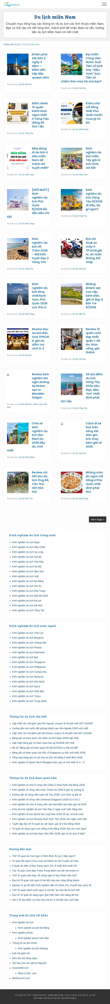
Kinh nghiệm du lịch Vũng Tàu (28, 610)
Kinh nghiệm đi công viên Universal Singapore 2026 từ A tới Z (46, 799)
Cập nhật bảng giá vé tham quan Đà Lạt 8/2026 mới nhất (43, 742)
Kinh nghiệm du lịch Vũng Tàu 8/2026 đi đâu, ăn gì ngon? (94, 199)
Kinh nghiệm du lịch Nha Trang (28, 590)
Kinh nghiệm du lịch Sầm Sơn (28, 571)
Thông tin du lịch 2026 (24, 943)
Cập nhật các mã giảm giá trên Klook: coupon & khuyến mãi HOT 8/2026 (52, 733)
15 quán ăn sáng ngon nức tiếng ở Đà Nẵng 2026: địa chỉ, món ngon (49, 828)
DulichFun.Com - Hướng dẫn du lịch (48, 995)
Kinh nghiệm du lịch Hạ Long (27, 551)
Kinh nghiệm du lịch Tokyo (26, 696)
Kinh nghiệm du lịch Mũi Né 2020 (30, 595)
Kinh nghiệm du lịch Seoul (26, 686)
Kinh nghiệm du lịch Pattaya (33, 948)
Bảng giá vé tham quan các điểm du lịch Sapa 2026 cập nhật (45, 738)
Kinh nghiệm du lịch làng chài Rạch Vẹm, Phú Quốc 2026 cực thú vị (40, 295)
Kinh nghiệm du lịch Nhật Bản (28, 691)
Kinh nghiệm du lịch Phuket (27, 647)
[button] (104, 4)
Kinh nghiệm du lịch (22, 922)
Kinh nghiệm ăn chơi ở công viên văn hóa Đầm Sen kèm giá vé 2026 (49, 804)
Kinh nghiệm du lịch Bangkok (28, 637)
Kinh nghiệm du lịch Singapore (28, 662)
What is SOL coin (27, 973)
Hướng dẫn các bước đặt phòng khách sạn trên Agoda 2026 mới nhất (50, 728)
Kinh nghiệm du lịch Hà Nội (27, 566)
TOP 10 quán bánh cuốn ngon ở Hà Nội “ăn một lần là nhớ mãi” (46, 890)
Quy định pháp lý (69, 998)
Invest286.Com (20, 967)
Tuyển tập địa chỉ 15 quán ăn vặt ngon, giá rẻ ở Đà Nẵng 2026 (46, 823)
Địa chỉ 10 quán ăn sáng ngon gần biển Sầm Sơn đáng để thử (45, 894)
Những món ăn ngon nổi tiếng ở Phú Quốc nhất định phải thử (94, 482)
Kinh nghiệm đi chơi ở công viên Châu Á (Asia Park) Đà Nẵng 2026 (48, 784)
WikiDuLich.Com (21, 978)
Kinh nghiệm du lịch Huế (25, 576)
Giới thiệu (38, 998)
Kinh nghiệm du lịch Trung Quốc (29, 701)
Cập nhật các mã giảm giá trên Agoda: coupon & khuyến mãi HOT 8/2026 (52, 723)
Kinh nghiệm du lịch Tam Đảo (28, 561)
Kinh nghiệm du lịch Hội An (26, 586)
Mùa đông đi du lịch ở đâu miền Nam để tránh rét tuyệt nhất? (40, 158)
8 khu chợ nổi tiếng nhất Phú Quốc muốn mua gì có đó (94, 113)
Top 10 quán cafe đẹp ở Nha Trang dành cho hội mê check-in (45, 870)
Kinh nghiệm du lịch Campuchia (29, 671)
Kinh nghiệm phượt (22, 932)
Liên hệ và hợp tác (52, 998)
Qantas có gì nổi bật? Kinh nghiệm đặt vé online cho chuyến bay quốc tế (51, 885)
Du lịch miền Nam (26, 174)
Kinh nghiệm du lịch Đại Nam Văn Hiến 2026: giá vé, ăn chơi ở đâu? (48, 833)
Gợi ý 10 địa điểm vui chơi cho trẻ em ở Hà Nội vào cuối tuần (45, 899)
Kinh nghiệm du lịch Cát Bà (26, 556)
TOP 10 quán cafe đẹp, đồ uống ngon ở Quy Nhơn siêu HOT (44, 875)
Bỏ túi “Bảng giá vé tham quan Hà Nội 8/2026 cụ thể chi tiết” (45, 747)
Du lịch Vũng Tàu (26, 133)
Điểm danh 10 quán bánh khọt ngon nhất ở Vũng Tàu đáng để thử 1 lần (40, 114)
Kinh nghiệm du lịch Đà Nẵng (28, 581)
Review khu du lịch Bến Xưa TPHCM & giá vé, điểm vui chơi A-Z (40, 338)
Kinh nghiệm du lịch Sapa (26, 542)
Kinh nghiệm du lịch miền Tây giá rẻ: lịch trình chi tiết (93, 158)
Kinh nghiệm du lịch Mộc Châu (28, 547)
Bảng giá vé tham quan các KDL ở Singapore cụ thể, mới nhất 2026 (48, 752)
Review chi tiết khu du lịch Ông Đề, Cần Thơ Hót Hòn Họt (40, 482)
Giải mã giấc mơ (21, 953)
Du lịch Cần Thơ (26, 498)
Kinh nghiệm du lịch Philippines (29, 666)
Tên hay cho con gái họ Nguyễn (29, 963)
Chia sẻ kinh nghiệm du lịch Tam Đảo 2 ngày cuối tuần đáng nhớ (47, 809)
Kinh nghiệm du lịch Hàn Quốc (28, 681)
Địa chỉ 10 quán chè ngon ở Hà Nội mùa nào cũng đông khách (45, 880)
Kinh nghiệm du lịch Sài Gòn (27, 605)
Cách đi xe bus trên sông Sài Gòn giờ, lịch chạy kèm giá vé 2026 (94, 435)
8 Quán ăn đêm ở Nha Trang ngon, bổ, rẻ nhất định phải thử (44, 865)
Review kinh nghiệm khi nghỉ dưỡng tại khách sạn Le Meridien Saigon (40, 385)
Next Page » (97, 519)
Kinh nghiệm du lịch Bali (25, 657)
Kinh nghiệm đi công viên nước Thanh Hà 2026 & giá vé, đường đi (48, 789)
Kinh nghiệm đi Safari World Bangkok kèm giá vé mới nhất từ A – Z (48, 762)
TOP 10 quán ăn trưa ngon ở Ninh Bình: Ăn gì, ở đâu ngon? (43, 856)
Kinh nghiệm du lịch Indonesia (28, 652)
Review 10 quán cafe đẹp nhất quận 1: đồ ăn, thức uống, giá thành (93, 340)
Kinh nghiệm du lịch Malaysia (28, 676)
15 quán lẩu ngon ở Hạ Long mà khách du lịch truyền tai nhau (45, 860)
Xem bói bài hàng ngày (24, 958)
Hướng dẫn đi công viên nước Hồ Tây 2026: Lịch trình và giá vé (46, 794)
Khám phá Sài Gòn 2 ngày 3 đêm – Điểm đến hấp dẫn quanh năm (40, 66)
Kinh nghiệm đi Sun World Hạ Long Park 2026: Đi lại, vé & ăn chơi (47, 814)
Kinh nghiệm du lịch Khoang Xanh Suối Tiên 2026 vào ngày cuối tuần (49, 819)
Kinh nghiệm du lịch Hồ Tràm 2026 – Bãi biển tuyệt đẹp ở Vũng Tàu (40, 250)
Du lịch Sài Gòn (25, 84)
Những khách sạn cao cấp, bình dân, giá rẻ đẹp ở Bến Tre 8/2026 (94, 295)
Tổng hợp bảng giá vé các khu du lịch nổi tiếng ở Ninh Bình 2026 (47, 757)
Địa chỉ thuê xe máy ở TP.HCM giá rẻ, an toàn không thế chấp (94, 250)
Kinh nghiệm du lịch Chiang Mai (29, 642)
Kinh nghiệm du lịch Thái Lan (27, 632)
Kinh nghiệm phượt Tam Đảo (33, 938)
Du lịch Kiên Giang (80, 129)
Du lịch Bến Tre (79, 314)
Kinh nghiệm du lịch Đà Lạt (26, 600)
